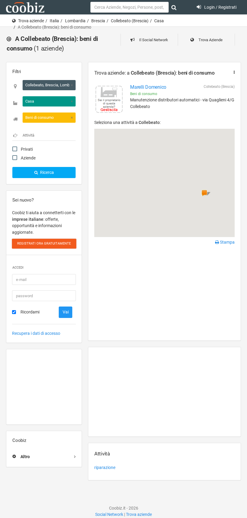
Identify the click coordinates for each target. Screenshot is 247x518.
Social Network (109, 514)
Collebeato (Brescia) (130, 20)
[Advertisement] (44, 386)
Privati (27, 149)
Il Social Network (153, 40)
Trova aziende (31, 20)
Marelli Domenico (148, 87)
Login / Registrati (219, 7)
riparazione (104, 467)
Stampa (227, 242)
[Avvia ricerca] (174, 7)
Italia (54, 20)
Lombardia (75, 20)
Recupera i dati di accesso (36, 333)
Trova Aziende (210, 40)
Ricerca (46, 172)
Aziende (28, 158)
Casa (159, 20)
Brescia (98, 20)
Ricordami (29, 312)
